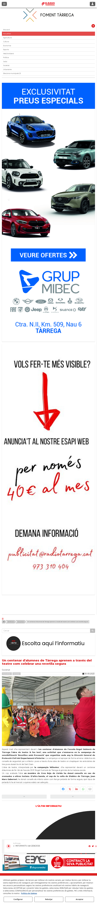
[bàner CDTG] (48, 426)
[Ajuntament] (71, 779)
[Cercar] (92, 548)
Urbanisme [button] (7, 69)
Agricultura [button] (7, 38)
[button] (93, 26)
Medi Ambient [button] (8, 54)
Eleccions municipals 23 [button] (12, 73)
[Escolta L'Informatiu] (48, 560)
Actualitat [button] (7, 34)
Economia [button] (7, 46)
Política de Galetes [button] (29, 893)
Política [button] (6, 57)
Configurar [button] (18, 899)
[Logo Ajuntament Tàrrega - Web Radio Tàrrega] (25, 799)
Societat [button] (6, 65)
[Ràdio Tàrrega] (25, 779)
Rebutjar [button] (49, 899)
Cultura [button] (6, 42)
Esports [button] (6, 49)
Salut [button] (5, 61)
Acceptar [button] (79, 899)
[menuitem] (44, 805)
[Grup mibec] (48, 211)
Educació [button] (6, 30)
